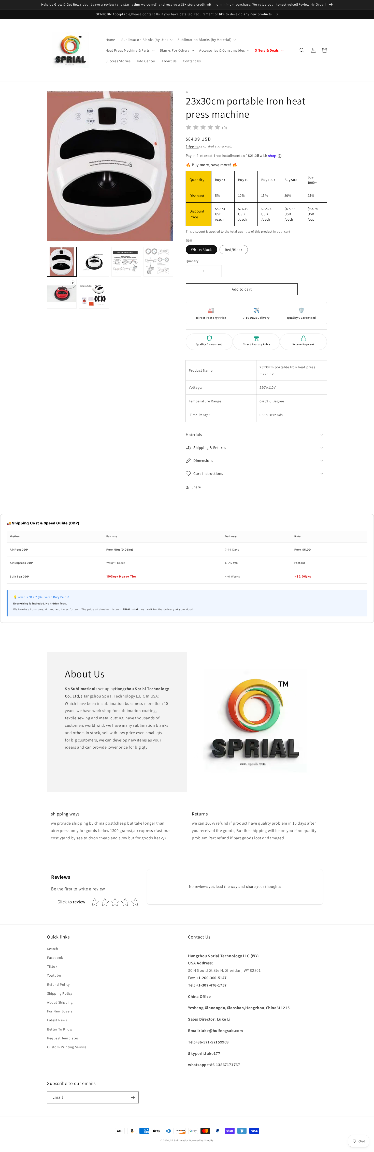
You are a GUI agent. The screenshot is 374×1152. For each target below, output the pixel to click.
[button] (146, 39)
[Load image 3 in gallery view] (126, 262)
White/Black (201, 249)
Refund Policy (58, 984)
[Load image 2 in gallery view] (94, 262)
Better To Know (59, 1029)
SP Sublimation (179, 1140)
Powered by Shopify (201, 1140)
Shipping (192, 146)
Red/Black (233, 249)
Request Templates (63, 1038)
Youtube (54, 975)
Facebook (55, 957)
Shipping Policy (59, 993)
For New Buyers (60, 1011)
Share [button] (196, 487)
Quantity (192, 261)
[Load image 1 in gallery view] (62, 262)
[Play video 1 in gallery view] (62, 294)
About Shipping (60, 1002)
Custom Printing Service (67, 1047)
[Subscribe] (132, 1097)
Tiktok (52, 966)
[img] (203, 128)
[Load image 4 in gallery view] (158, 262)
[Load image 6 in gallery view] (94, 294)
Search (52, 948)
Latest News (57, 1020)
